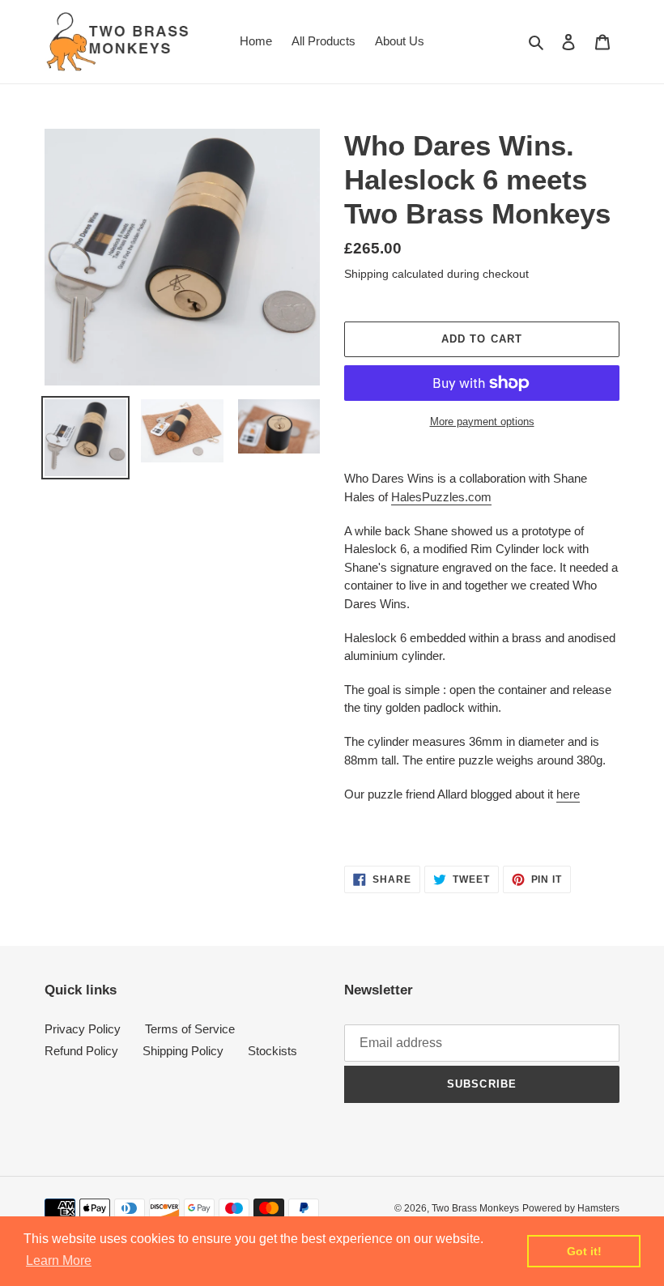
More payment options (482, 421)
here (568, 794)
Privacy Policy (83, 1029)
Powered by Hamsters (570, 1208)
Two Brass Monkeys (475, 1208)
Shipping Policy (183, 1051)
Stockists (272, 1051)
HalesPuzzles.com (441, 497)
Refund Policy (81, 1051)
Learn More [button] (59, 1260)
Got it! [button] (584, 1251)
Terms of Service (190, 1029)
